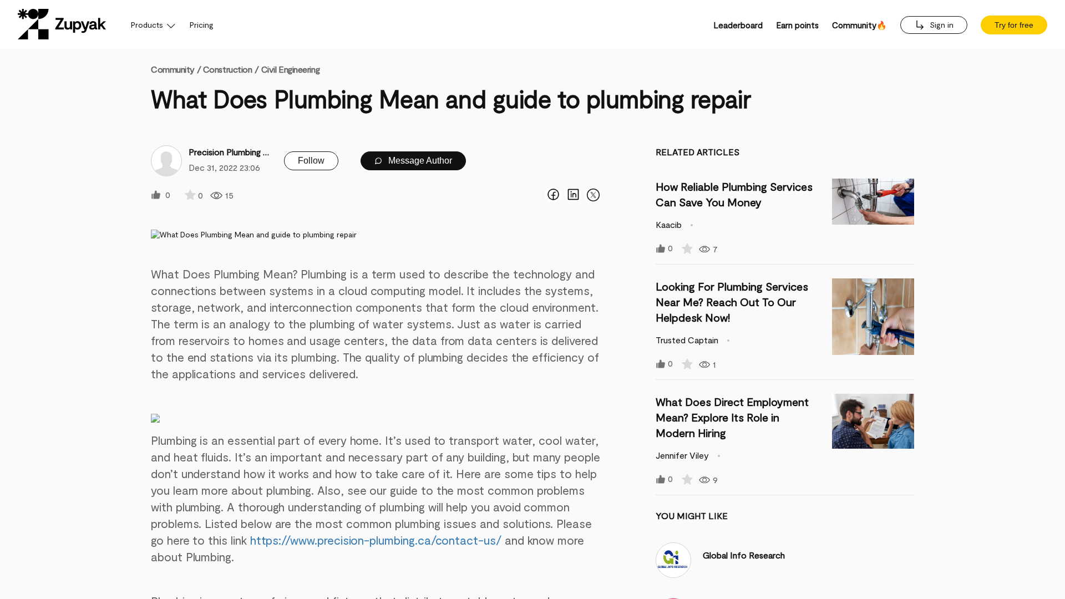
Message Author (419, 160)
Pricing (202, 24)
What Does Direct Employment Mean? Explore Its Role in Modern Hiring (732, 417)
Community (176, 69)
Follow (311, 160)
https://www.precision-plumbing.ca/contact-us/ (375, 540)
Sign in (940, 24)
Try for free (1014, 25)
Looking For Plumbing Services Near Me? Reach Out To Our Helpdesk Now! (732, 302)
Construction (227, 69)
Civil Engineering (290, 69)
